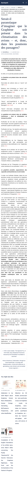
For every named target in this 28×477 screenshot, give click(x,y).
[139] (5, 336)
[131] (5, 146)
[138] (22, 98)
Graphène (16, 54)
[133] (21, 161)
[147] (5, 85)
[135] (25, 166)
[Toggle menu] (26, 2)
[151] (8, 287)
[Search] (23, 2)
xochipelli (6, 52)
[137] (5, 326)
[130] (5, 136)
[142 (11, 105)
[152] (19, 194)
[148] (13, 92)
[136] (8, 105)
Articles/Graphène (6, 54)
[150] (22, 343)
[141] (22, 111)
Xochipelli (4, 3)
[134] (22, 125)
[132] (25, 153)
